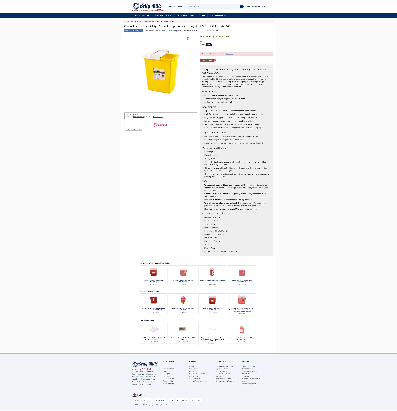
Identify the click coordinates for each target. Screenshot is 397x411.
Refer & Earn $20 (221, 371)
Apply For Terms (168, 383)
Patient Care (246, 374)
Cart (263, 6)
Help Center (193, 369)
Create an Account (169, 369)
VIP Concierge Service (197, 374)
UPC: (204, 31)
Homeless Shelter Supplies (225, 381)
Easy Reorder (167, 376)
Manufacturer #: (189, 31)
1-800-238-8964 (174, 7)
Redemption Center (223, 374)
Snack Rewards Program (224, 366)
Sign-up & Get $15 (222, 369)
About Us (192, 366)
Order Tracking (168, 378)
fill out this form (158, 117)
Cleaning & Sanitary (162, 15)
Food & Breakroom (218, 15)
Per (202, 41)
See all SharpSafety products (133, 130)
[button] (126, 71)
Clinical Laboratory (185, 15)
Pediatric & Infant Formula (251, 378)
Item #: (127, 31)
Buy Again (166, 374)
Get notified (229, 54)
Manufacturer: (149, 31)
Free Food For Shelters (223, 378)
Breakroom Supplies (249, 383)
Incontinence (246, 376)
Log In (248, 6)
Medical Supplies (142, 15)
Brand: (170, 31)
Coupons (219, 376)
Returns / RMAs (168, 381)
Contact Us (193, 371)
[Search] (242, 6)
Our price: (205, 36)
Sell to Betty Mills (195, 376)
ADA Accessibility (195, 378)
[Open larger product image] (160, 71)
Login (165, 366)
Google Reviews (198, 381)
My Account (256, 6)
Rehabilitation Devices (249, 371)
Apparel (201, 15)
